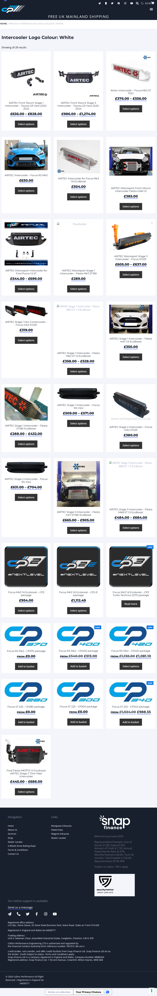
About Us (12, 829)
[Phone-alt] (18, 914)
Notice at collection (59, 992)
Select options (26, 124)
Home (3, 23)
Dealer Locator (15, 841)
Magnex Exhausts (60, 833)
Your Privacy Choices (88, 992)
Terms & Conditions (18, 849)
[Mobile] (106, 3)
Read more (130, 604)
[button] (151, 9)
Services (12, 833)
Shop (10, 837)
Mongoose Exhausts (61, 825)
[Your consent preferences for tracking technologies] (152, 991)
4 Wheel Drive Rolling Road (22, 845)
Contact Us (13, 853)
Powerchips (57, 829)
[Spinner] (142, 3)
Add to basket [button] (26, 666)
